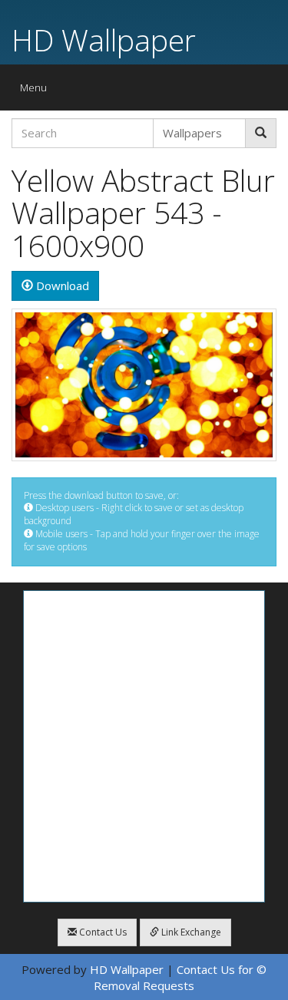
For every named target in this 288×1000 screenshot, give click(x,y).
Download (61, 285)
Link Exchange (190, 932)
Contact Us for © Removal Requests (180, 977)
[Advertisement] (144, 746)
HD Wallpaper (104, 39)
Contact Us (102, 932)
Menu (37, 91)
